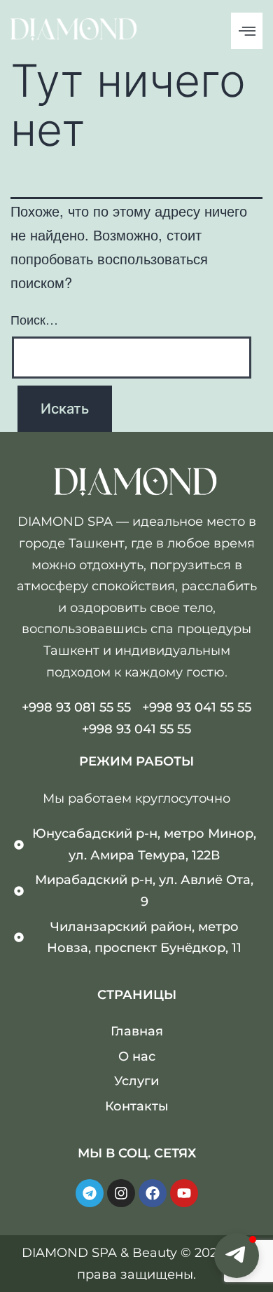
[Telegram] (90, 1193)
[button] (236, 1255)
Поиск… (34, 319)
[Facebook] (153, 1193)
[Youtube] (184, 1193)
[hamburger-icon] (246, 31)
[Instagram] (121, 1193)
